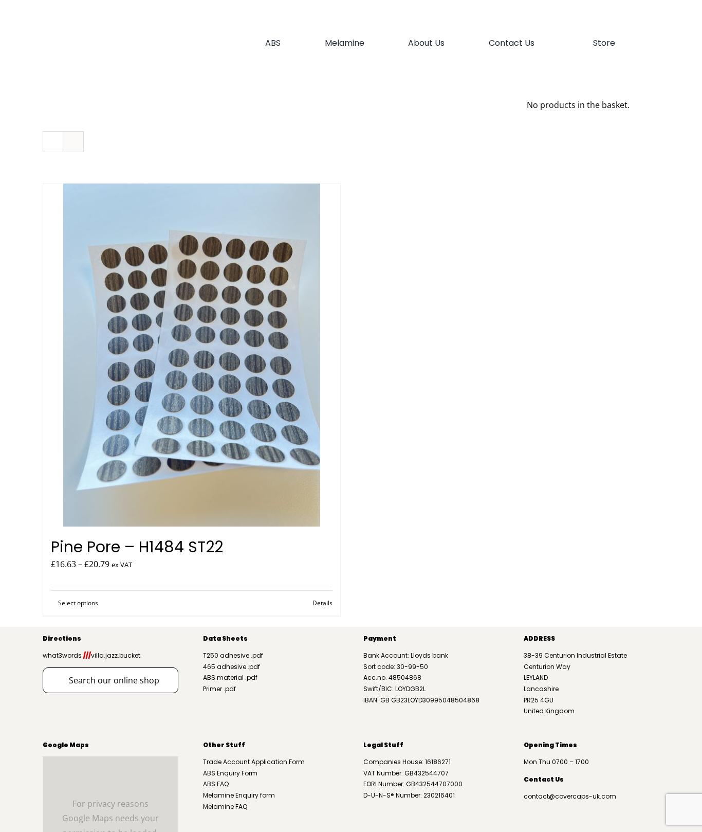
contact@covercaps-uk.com (570, 796)
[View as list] (73, 142)
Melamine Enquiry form (239, 795)
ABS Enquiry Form (230, 773)
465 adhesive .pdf (231, 666)
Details (322, 603)
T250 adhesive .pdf (233, 655)
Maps (78, 744)
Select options (78, 603)
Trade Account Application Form (254, 761)
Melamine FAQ (225, 806)
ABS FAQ (216, 784)
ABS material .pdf (230, 677)
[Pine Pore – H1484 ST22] (191, 355)
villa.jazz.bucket (111, 655)
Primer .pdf (219, 688)
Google (55, 744)
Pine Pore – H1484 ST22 (137, 547)
